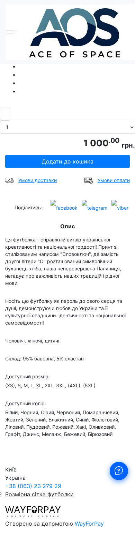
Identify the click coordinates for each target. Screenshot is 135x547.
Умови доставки (37, 180)
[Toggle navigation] (10, 32)
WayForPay (89, 523)
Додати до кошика (67, 161)
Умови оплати (114, 180)
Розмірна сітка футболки (39, 494)
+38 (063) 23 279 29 (33, 486)
